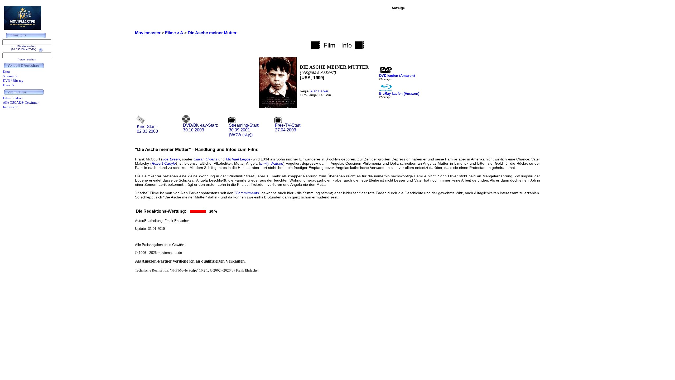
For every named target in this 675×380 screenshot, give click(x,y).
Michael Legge (238, 159)
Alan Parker (319, 91)
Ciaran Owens (205, 159)
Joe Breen (171, 159)
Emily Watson (271, 163)
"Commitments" (247, 193)
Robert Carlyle (164, 163)
